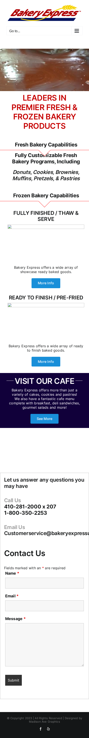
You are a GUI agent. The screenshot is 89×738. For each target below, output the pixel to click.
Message (15, 618)
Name (12, 573)
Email (12, 596)
